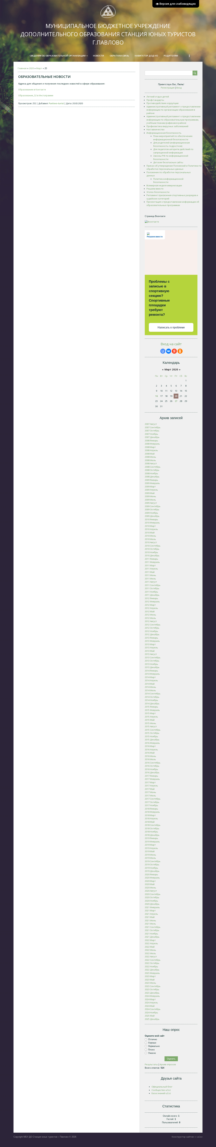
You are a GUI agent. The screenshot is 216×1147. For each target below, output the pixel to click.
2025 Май (150, 1015)
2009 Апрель (151, 489)
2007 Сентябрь (152, 427)
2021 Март (150, 910)
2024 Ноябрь (151, 1012)
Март (39, 68)
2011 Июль (150, 578)
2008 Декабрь (152, 476)
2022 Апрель (151, 943)
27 (176, 401)
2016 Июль (150, 759)
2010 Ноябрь (151, 552)
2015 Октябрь (152, 732)
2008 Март (150, 447)
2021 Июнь (150, 920)
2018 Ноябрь (151, 831)
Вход (179, 87)
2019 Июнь (150, 854)
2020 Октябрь (152, 897)
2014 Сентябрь (152, 693)
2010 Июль (150, 539)
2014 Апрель (151, 680)
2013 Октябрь (152, 660)
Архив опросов (168, 1064)
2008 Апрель (151, 450)
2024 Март (150, 999)
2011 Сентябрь (152, 585)
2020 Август (151, 890)
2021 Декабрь (152, 936)
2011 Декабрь (152, 594)
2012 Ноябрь (151, 631)
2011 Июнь (150, 575)
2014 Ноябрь (151, 700)
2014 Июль (150, 690)
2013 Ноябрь (151, 664)
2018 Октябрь (152, 828)
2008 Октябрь (152, 470)
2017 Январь (151, 775)
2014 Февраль (152, 673)
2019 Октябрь (152, 864)
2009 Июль (150, 499)
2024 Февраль (152, 995)
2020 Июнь (150, 887)
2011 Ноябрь (151, 591)
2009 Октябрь (152, 509)
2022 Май (150, 946)
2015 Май (150, 719)
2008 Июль (150, 460)
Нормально (154, 1046)
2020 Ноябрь (151, 900)
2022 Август (151, 956)
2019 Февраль (152, 841)
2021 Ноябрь (151, 933)
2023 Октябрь (152, 989)
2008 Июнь (150, 456)
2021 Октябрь (152, 930)
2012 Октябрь (152, 627)
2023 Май (150, 979)
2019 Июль (150, 857)
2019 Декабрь (152, 871)
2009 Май (150, 493)
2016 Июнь (150, 756)
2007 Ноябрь (151, 433)
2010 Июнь (150, 535)
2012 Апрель (151, 608)
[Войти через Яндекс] (174, 351)
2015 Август (151, 726)
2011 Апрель (151, 568)
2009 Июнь (150, 496)
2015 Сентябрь (152, 729)
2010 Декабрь (152, 555)
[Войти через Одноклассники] (180, 351)
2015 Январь (151, 706)
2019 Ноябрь (151, 867)
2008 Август (151, 463)
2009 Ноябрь (151, 512)
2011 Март (150, 565)
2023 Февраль (152, 973)
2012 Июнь (150, 614)
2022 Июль (150, 953)
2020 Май (150, 884)
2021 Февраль (152, 907)
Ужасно (152, 1053)
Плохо (151, 1049)
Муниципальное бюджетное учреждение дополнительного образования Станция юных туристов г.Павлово (108, 34)
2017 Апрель (151, 785)
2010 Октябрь (152, 548)
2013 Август (151, 654)
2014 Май (150, 683)
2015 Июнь (150, 723)
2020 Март (150, 881)
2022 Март (150, 940)
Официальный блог (162, 1086)
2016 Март (150, 746)
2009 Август (151, 502)
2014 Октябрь (152, 696)
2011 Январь (151, 558)
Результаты (151, 1064)
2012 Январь (151, 598)
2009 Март (150, 486)
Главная (22, 68)
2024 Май (150, 1005)
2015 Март (150, 713)
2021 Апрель (151, 913)
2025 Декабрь (152, 1019)
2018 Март (150, 815)
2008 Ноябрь (151, 473)
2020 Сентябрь (152, 894)
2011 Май (150, 572)
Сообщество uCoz (161, 1090)
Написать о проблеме (171, 327)
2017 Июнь (150, 792)
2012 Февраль (152, 601)
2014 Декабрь (152, 703)
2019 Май (150, 851)
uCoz (199, 1136)
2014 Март (150, 677)
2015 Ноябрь (151, 736)
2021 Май (150, 917)
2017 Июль (150, 795)
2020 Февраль (152, 877)
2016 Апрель (151, 749)
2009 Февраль (152, 483)
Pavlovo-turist (56, 103)
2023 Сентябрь (152, 986)
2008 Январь (151, 440)
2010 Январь (151, 519)
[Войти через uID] (162, 351)
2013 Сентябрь (152, 657)
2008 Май (150, 453)
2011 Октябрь (152, 588)
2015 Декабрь (152, 739)
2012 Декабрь (152, 634)
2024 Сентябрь (152, 1009)
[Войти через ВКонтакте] (168, 351)
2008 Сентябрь (152, 466)
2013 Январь (151, 637)
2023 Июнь (150, 982)
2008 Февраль (152, 443)
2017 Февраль (152, 779)
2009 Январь (151, 479)
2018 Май (150, 821)
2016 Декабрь (152, 772)
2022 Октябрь (152, 963)
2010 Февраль (152, 522)
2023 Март (150, 976)
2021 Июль (150, 923)
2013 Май (150, 650)
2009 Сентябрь (152, 506)
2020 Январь (151, 874)
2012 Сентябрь (152, 624)
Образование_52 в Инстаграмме (35, 95)
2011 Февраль (152, 562)
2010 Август (151, 542)
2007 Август (151, 423)
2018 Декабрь (152, 834)
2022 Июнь (150, 949)
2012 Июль (150, 618)
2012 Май (150, 611)
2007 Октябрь (152, 430)
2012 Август (151, 621)
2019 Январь (151, 838)
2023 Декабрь (152, 992)
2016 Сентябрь (152, 762)
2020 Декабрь (152, 903)
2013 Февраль (152, 640)
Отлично (152, 1039)
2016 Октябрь (152, 765)
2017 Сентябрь (152, 798)
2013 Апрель (151, 647)
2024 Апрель (151, 1002)
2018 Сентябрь (152, 825)
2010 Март (150, 525)
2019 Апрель (151, 848)
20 (176, 396)
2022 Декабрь (152, 969)
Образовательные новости (44, 76)
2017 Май (150, 788)
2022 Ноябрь (151, 966)
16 (156, 396)
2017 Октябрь (152, 802)
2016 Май (150, 752)
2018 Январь (151, 808)
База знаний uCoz (161, 1093)
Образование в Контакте (32, 89)
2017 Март (150, 782)
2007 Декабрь (152, 437)
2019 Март (150, 844)
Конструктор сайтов (183, 1136)
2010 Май (150, 532)
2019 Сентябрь (152, 861)
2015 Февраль (152, 710)
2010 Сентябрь (152, 545)
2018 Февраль (152, 811)
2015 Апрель (151, 716)
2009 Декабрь (152, 516)
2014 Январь (151, 670)
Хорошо (152, 1042)
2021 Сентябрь (152, 927)
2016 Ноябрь (151, 769)
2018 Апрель (151, 818)
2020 (31, 68)
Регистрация (167, 87)
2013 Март (150, 644)
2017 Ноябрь (151, 805)
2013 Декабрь (152, 667)
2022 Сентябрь (152, 959)
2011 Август (151, 581)
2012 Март (150, 604)
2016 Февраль (152, 742)
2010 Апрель (151, 529)
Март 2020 (171, 369)
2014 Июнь (150, 686)
